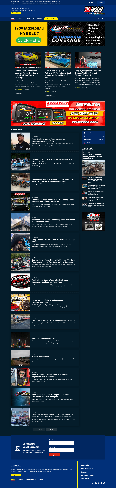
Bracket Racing (56, 1)
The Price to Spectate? (41, 356)
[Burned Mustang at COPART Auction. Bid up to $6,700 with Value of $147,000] (93, 168)
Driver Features (47, 1)
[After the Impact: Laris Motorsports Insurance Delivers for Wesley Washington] (20, 397)
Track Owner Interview (54, 3)
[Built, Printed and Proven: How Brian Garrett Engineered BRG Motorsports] (20, 377)
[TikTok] (101, 483)
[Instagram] (98, 483)
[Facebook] (93, 133)
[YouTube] (95, 483)
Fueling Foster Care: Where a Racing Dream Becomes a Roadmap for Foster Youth (50, 281)
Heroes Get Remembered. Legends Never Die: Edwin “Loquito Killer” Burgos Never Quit (26, 74)
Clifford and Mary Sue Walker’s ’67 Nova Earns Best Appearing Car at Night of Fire (58, 74)
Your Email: (52, 447)
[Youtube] (93, 139)
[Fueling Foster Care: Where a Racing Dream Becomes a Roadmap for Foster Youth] (20, 282)
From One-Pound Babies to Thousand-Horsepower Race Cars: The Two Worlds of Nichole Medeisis (52, 416)
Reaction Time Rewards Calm (44, 338)
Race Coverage (43, 3)
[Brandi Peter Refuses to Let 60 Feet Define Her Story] (20, 322)
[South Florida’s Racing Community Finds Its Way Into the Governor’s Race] (20, 222)
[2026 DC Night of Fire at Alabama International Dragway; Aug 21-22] (20, 302)
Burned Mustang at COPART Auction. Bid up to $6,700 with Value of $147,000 (92, 156)
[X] (93, 136)
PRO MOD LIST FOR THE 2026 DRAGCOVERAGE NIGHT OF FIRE (96, 205)
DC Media (48, 91)
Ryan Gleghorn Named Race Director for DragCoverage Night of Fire (48, 140)
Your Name (52, 440)
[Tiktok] (93, 143)
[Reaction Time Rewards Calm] (20, 340)
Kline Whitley (19, 89)
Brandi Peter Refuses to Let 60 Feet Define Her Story (53, 320)
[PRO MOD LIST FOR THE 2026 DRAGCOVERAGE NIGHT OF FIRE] (20, 161)
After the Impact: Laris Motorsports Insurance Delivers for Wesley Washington (50, 396)
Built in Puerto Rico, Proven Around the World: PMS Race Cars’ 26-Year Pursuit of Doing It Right (53, 180)
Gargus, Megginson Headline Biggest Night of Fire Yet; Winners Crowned (88, 73)
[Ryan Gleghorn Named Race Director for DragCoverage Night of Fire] (20, 141)
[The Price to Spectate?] (20, 358)
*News (23, 1)
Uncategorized (30, 1)
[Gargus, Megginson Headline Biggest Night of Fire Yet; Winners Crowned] (88, 60)
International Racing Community (30, 3)
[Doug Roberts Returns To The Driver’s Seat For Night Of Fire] (20, 242)
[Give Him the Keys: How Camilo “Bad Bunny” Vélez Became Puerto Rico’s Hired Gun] (20, 202)
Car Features (38, 1)
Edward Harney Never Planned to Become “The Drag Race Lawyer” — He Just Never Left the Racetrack (53, 261)
